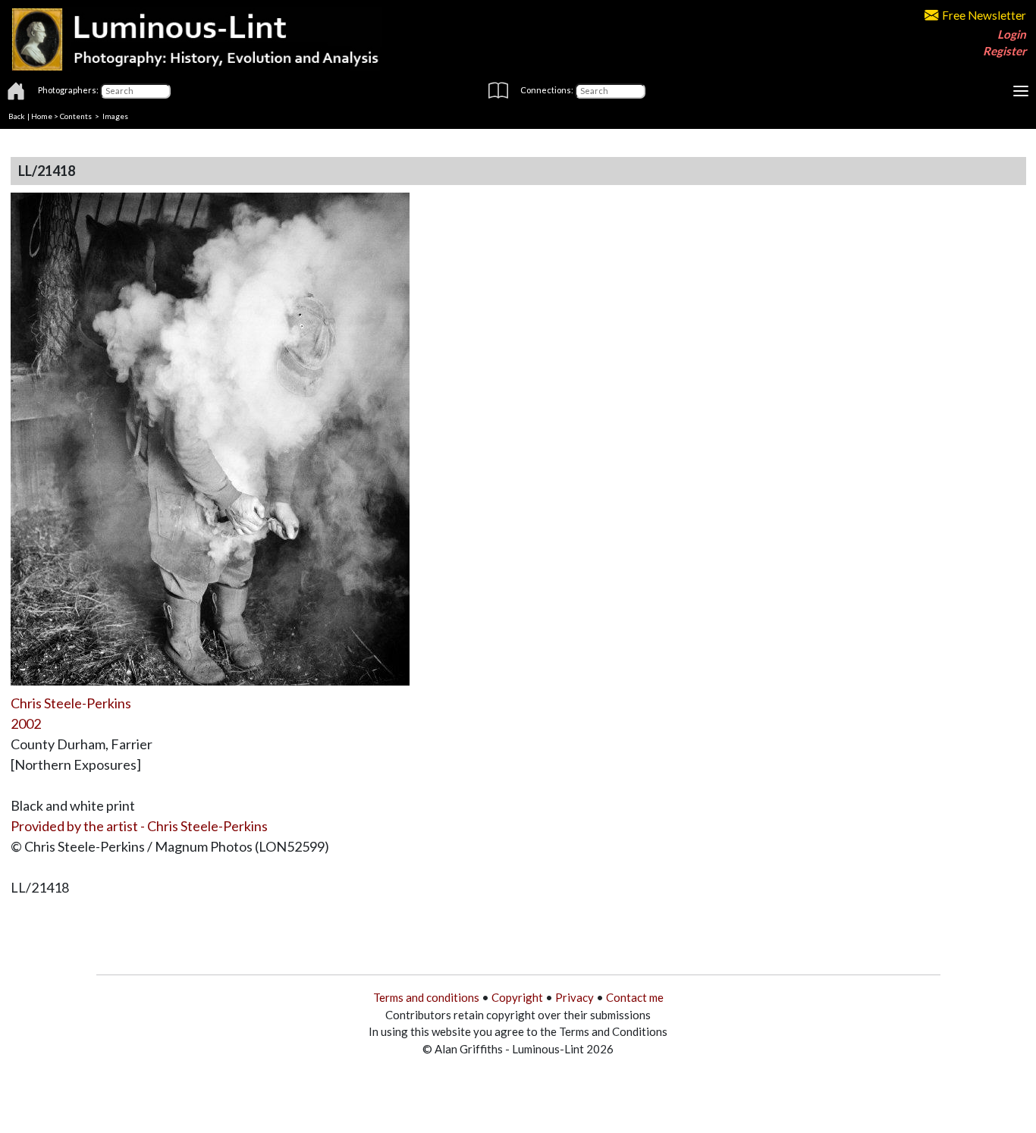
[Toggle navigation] (1021, 91)
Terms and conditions (426, 997)
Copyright (517, 997)
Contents (76, 116)
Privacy (574, 997)
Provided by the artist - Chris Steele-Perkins (139, 826)
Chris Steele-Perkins (71, 703)
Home (41, 116)
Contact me (635, 997)
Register (1004, 51)
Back (16, 116)
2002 (26, 723)
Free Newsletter (984, 15)
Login (1011, 34)
